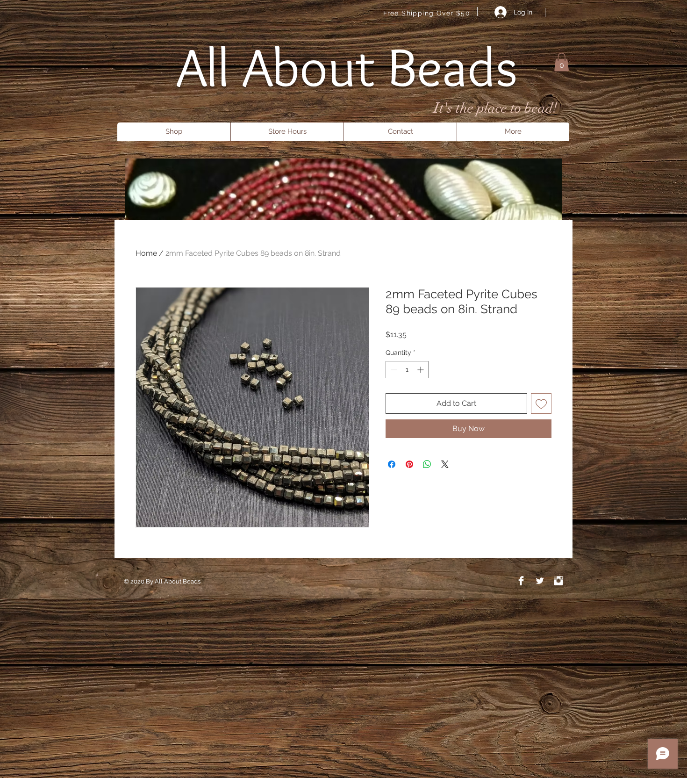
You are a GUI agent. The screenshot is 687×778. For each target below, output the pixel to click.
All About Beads (347, 67)
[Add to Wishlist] (541, 403)
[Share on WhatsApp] (427, 464)
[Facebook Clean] (521, 580)
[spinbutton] (407, 369)
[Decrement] (393, 369)
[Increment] (421, 369)
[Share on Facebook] (391, 464)
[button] (561, 62)
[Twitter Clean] (539, 580)
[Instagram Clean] (558, 580)
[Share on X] (445, 464)
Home (146, 253)
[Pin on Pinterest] (409, 464)
